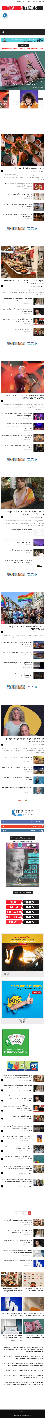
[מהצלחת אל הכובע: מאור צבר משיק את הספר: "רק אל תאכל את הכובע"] (22, 70)
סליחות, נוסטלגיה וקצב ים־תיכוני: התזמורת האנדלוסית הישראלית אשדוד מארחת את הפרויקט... (19, 426)
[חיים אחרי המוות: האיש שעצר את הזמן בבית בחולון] (38, 448)
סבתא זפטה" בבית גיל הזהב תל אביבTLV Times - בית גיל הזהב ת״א (24, 1375)
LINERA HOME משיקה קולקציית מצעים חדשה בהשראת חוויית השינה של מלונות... (12, 1338)
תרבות (5, 99)
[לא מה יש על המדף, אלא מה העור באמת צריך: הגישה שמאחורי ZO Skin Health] (38, 1263)
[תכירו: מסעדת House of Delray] (22, 150)
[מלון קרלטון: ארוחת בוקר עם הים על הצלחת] (38, 1159)
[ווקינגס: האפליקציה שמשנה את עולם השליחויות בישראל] (33, 1279)
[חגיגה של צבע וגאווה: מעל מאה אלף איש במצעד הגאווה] (22, 608)
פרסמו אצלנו (18, 1)
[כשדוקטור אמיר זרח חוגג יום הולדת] (38, 552)
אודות (29, 1)
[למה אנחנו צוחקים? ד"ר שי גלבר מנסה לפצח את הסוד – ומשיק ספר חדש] (38, 760)
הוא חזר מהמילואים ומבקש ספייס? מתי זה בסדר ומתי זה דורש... (25, 740)
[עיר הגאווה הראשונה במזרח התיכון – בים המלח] (38, 655)
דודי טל (30, 1159)
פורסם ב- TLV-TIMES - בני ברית (34, 1371)
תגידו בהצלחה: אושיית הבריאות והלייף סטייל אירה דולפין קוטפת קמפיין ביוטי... (24, 513)
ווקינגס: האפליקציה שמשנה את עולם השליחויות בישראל (22, 48)
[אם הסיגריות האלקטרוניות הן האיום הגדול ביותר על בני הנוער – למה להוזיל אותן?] (38, 790)
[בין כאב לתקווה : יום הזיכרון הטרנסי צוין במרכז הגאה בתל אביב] (38, 665)
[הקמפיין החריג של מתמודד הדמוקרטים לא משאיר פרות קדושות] (38, 770)
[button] (3, 32)
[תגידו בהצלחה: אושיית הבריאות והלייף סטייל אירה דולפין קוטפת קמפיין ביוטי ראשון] (22, 493)
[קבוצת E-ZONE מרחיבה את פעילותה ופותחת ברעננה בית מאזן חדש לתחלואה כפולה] (38, 301)
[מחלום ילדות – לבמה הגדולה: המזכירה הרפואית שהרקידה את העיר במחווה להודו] (38, 416)
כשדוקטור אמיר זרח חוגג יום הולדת (21, 550)
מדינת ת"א (41, 99)
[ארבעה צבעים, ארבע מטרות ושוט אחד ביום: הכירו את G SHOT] (33, 1304)
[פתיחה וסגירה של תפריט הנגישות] (4, 15)
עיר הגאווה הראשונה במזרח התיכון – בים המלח (17, 652)
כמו (3, 822)
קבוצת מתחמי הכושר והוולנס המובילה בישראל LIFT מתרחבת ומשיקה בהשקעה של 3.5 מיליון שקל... (18, 1169)
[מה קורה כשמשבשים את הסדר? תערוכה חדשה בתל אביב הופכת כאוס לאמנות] (38, 1128)
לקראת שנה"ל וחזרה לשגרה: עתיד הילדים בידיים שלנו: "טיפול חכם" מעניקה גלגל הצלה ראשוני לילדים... (17, 1182)
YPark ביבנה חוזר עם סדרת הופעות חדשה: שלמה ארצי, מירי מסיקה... (24, 396)
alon (41, 87)
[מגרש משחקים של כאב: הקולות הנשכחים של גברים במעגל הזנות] (38, 675)
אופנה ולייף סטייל (39, 78)
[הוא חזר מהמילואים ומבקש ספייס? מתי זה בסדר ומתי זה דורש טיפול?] (22, 720)
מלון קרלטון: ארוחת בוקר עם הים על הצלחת (18, 1156)
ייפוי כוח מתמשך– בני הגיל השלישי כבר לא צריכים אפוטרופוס (19, 1385)
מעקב (4, 830)
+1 (3, 826)
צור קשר (24, 1)
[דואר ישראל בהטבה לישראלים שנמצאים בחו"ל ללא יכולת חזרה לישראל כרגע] (38, 563)
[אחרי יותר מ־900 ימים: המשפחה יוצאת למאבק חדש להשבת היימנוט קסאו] (38, 322)
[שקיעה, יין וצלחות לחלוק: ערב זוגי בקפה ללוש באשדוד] (38, 196)
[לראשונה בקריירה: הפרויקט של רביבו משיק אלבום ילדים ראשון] (38, 438)
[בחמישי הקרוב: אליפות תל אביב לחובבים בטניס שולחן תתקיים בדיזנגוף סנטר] (38, 1149)
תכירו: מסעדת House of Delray (29, 168)
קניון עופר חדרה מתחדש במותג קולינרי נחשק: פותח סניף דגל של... (12, 1291)
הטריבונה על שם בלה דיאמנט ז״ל (22, 329)
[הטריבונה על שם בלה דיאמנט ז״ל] (38, 332)
